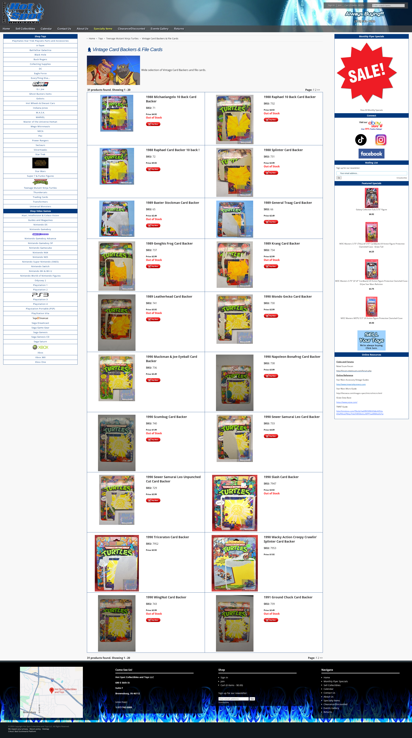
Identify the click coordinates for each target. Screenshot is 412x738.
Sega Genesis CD (40, 336)
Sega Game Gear (40, 327)
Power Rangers (40, 140)
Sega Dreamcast (40, 323)
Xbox (40, 352)
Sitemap (45, 729)
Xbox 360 (40, 357)
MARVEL (40, 117)
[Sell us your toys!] (365, 14)
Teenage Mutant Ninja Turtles (40, 187)
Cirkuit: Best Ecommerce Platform (22, 731)
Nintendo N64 (40, 252)
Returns (179, 28)
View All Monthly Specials (371, 110)
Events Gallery (160, 28)
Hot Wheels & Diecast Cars (40, 103)
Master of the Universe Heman (40, 121)
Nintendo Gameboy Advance (40, 238)
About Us (82, 28)
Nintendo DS (40, 224)
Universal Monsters (40, 206)
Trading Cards (40, 197)
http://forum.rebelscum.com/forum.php (353, 371)
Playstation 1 (40, 285)
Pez (40, 135)
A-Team (40, 45)
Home (6, 28)
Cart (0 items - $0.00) (354, 5)
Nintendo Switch (40, 266)
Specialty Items (103, 28)
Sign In (331, 5)
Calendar (46, 28)
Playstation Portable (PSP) (40, 308)
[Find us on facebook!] (371, 153)
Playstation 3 (40, 299)
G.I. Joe (40, 89)
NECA (40, 131)
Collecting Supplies (40, 64)
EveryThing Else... (40, 78)
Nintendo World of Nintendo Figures (40, 275)
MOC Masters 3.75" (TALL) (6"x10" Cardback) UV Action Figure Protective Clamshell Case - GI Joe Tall (371, 245)
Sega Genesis (40, 332)
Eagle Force (40, 73)
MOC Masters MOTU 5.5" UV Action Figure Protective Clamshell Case (372, 318)
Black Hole (40, 54)
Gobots (40, 98)
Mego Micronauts (40, 126)
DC (40, 68)
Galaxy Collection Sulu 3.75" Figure (371, 209)
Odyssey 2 (40, 280)
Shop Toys (40, 36)
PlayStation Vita (40, 313)
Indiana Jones (40, 107)
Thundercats (40, 192)
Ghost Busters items (40, 93)
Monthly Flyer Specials (336, 681)
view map (121, 701)
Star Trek (40, 154)
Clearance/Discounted (131, 28)
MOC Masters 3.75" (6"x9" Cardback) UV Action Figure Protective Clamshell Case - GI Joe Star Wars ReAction (372, 282)
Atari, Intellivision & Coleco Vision (40, 215)
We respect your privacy (18, 729)
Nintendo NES (40, 257)
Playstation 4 (40, 303)
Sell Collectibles (25, 28)
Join (340, 5)
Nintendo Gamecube (40, 247)
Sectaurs (40, 145)
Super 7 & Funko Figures (40, 175)
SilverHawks (40, 149)
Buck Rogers (40, 59)
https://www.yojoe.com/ (346, 402)
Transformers (40, 201)
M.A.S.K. (40, 112)
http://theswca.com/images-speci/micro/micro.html (359, 393)
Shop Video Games (40, 211)
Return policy (35, 729)
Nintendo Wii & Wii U (40, 271)
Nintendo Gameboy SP (40, 243)
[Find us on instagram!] (381, 139)
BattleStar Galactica (40, 50)
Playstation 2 (40, 289)
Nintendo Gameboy (40, 229)
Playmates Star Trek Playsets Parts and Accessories (40, 40)
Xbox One (40, 362)
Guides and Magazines (40, 220)
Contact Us (64, 28)
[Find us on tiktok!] (360, 139)
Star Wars (40, 171)
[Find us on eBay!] (371, 125)
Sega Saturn (40, 341)
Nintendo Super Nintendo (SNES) (40, 261)
